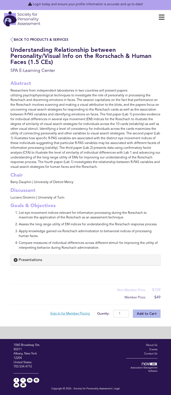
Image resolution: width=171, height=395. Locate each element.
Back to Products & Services (41, 40)
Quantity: (103, 313)
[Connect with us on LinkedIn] (30, 380)
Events (153, 349)
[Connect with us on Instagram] (36, 380)
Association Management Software (144, 369)
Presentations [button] (30, 260)
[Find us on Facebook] (16, 380)
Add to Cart (147, 314)
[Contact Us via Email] (23, 385)
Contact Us (150, 353)
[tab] (85, 260)
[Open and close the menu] (104, 18)
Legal (117, 388)
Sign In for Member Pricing (70, 313)
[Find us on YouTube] (16, 385)
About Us (151, 345)
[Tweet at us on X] (23, 380)
